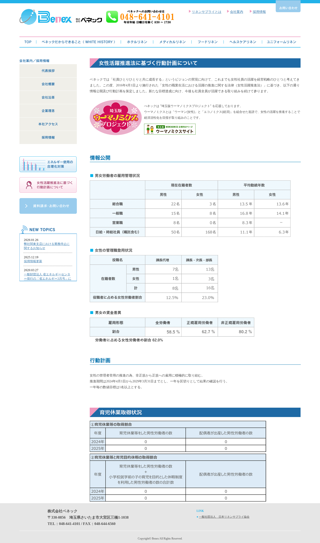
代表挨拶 (48, 71)
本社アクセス (48, 124)
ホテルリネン (137, 42)
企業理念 (48, 111)
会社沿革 (48, 97)
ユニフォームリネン (281, 42)
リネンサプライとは (206, 12)
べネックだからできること (79, 42)
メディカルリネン (172, 42)
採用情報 (259, 12)
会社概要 (48, 84)
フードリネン (208, 42)
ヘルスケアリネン (243, 42)
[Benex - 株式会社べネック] (96, 24)
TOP (28, 42)
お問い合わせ (288, 6)
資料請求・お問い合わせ (48, 206)
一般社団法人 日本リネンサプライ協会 (224, 516)
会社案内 (236, 12)
